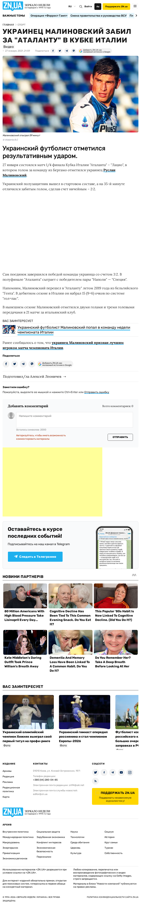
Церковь (75, 847)
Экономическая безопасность (46, 849)
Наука (74, 831)
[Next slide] (135, 15)
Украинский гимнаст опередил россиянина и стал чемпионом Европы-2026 (83, 736)
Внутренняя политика (16, 831)
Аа (97, 6)
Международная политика (18, 837)
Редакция (8, 776)
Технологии (77, 837)
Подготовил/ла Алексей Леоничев (32, 376)
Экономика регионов (15, 858)
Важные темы (14, 15)
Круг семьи (111, 842)
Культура (75, 853)
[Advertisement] (52, 481)
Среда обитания (79, 842)
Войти (88, 6)
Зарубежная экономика (51, 837)
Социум (109, 831)
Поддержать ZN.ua (116, 6)
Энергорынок (10, 847)
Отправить (120, 437)
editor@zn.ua (40, 794)
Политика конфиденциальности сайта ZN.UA (112, 897)
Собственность (113, 853)
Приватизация (11, 853)
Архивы (7, 771)
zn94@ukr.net (76, 785)
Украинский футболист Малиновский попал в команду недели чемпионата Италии (74, 330)
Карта (6, 796)
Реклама (8, 782)
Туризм (109, 847)
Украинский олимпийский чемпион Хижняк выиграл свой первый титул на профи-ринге (27, 736)
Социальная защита (48, 831)
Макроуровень (11, 842)
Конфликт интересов (49, 842)
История (110, 837)
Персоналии (44, 856)
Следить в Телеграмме (37, 557)
